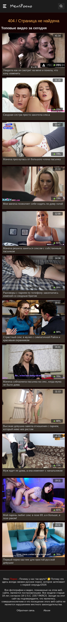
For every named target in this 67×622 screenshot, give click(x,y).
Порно (13, 578)
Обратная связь (26, 610)
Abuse (46, 610)
